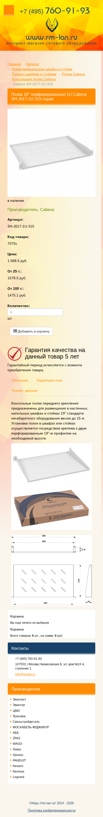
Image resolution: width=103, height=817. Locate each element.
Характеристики (49, 380)
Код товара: (18, 237)
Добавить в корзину (33, 331)
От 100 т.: (16, 288)
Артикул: (16, 220)
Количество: (19, 306)
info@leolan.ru (25, 674)
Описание (20, 380)
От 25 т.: (15, 271)
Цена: (12, 254)
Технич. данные (25, 390)
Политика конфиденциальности (52, 810)
